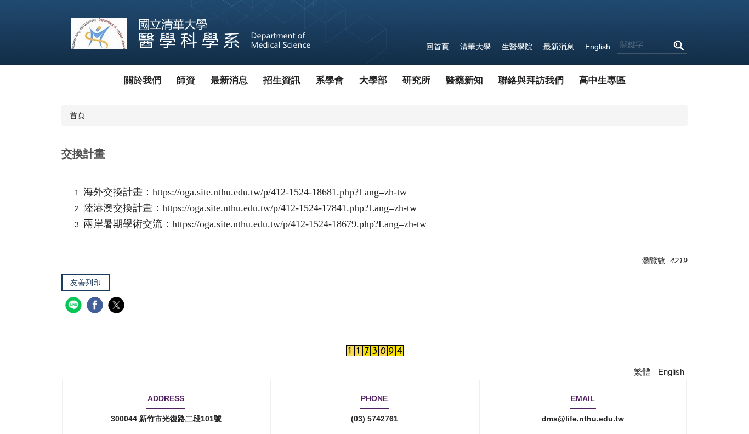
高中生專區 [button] (602, 80)
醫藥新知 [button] (464, 80)
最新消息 (558, 46)
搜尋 (678, 45)
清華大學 (475, 46)
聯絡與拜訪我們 (531, 80)
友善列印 (85, 282)
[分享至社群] (74, 306)
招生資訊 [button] (281, 80)
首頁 (77, 115)
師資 (186, 80)
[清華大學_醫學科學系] (191, 32)
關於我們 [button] (142, 80)
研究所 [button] (416, 80)
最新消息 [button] (229, 80)
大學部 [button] (373, 80)
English (597, 46)
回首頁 (437, 46)
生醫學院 (517, 46)
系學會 (330, 80)
